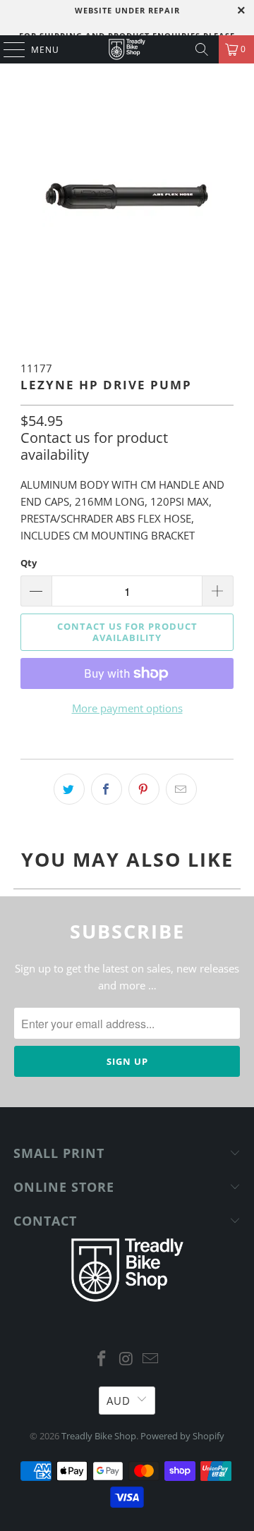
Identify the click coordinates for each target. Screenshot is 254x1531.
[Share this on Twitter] (69, 789)
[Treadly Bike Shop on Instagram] (126, 1359)
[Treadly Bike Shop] (127, 49)
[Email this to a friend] (181, 789)
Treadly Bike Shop (98, 1435)
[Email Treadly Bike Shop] (151, 1359)
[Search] (201, 49)
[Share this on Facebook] (106, 789)
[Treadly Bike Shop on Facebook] (101, 1359)
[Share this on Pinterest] (143, 789)
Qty (28, 562)
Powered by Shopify (182, 1435)
